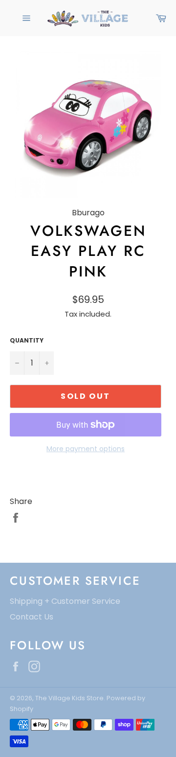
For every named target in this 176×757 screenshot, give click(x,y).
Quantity (27, 340)
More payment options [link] (85, 449)
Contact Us (31, 616)
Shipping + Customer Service (65, 601)
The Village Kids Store (69, 698)
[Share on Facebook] (16, 517)
